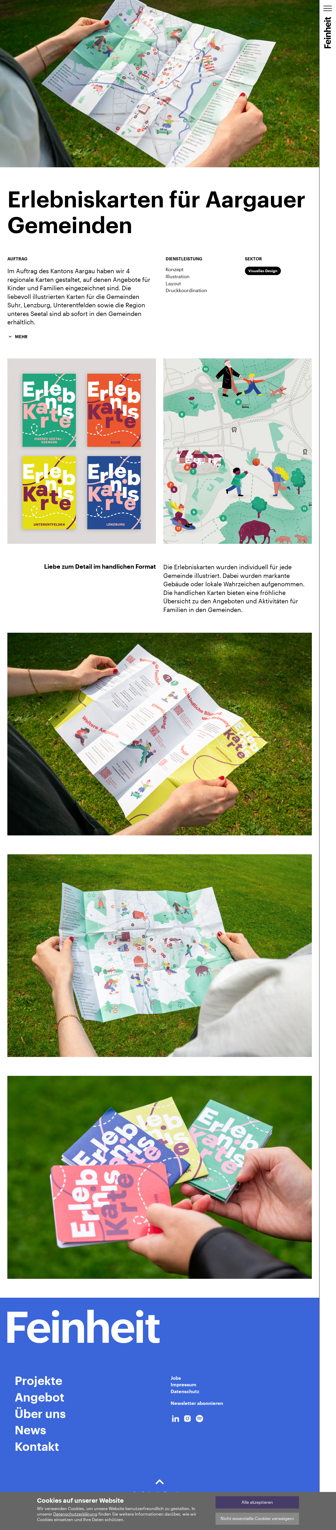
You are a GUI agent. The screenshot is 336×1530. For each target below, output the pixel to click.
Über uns (40, 1413)
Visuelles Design (262, 271)
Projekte (38, 1380)
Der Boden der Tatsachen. (159, 1493)
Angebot (39, 1397)
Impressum (183, 1384)
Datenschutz (185, 1391)
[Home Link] (159, 1326)
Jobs (176, 1378)
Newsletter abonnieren (197, 1403)
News (30, 1430)
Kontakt (37, 1446)
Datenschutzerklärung (75, 1513)
